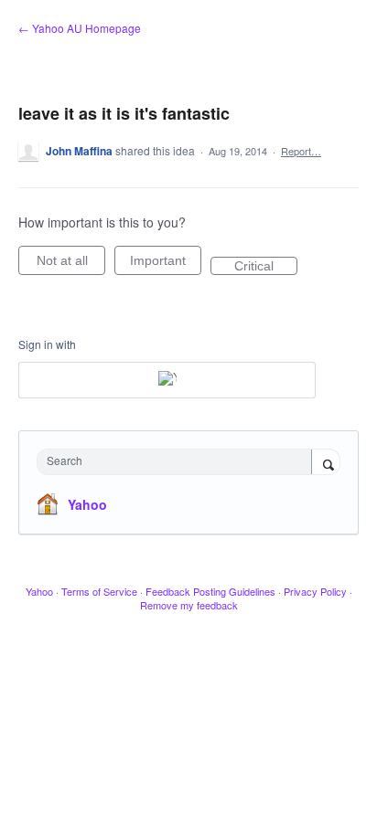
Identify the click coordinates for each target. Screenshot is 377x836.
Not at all (71, 264)
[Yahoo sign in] (167, 380)
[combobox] (178, 462)
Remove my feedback (189, 605)
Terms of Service (99, 591)
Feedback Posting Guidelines (210, 591)
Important (165, 264)
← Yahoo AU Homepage (79, 28)
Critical (265, 267)
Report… (301, 150)
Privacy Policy (315, 591)
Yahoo (87, 504)
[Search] (325, 463)
